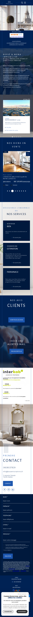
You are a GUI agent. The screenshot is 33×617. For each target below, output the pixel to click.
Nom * (5, 499)
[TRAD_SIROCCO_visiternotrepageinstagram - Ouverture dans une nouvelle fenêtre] (8, 491)
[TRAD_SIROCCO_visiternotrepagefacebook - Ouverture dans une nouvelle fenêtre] (4, 491)
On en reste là (22, 594)
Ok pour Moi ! (22, 611)
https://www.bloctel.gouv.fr (12, 570)
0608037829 (9, 469)
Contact (31, 184)
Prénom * (6, 508)
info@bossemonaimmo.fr (13, 473)
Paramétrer (8, 611)
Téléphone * (7, 517)
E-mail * (6, 527)
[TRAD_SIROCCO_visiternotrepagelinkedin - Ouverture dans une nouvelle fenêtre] (12, 491)
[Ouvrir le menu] (25, 2)
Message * (6, 536)
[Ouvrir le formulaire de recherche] (22, 3)
